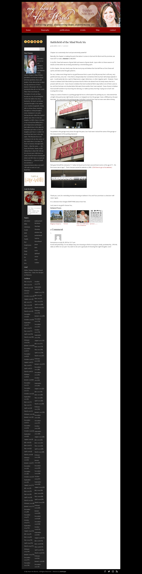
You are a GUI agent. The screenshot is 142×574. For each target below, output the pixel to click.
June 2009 (38, 493)
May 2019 (27, 331)
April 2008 (38, 550)
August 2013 (38, 292)
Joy (25, 257)
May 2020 (27, 305)
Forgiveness (27, 245)
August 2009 (38, 487)
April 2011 (37, 401)
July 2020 (27, 302)
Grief (25, 248)
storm (36, 256)
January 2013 (38, 316)
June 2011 (37, 395)
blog (97, 30)
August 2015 (27, 485)
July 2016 (26, 442)
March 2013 (38, 307)
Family (26, 239)
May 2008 (37, 547)
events (82, 30)
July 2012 (37, 343)
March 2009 (38, 502)
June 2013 (37, 298)
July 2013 (37, 295)
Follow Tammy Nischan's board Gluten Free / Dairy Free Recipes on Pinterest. (33, 272)
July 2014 (26, 534)
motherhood (38, 235)
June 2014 (27, 537)
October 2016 (28, 431)
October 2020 (28, 296)
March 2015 (27, 500)
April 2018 (27, 368)
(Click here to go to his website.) (102, 167)
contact (113, 30)
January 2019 (28, 345)
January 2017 (28, 417)
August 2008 (38, 538)
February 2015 (28, 503)
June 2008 (38, 544)
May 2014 (27, 540)
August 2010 (38, 437)
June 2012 (37, 346)
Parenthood (38, 241)
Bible (25, 224)
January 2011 (38, 412)
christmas (27, 227)
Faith (59, 46)
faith (25, 233)
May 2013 (37, 301)
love (25, 263)
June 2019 (27, 328)
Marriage (37, 226)
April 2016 (27, 451)
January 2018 (28, 380)
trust (36, 259)
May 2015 (27, 494)
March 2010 (38, 452)
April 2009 (38, 499)
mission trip (38, 232)
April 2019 (27, 334)
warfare (37, 262)
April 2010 (38, 449)
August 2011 (38, 388)
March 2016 (27, 454)
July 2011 (37, 391)
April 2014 (27, 543)
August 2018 (27, 362)
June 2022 (27, 284)
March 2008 (38, 553)
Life (25, 260)
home (28, 30)
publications (65, 30)
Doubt (26, 230)
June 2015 (27, 491)
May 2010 (37, 446)
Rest (36, 247)
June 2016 (27, 445)
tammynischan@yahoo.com (32, 165)
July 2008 (37, 541)
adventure (27, 221)
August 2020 (27, 299)
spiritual (37, 253)
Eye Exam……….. (93, 224)
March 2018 (27, 371)
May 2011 (37, 398)
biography (45, 30)
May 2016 (27, 448)
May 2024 (27, 281)
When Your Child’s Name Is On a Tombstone (83, 224)
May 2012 (37, 349)
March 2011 (38, 404)
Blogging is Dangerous (55, 224)
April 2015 (27, 497)
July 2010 (37, 440)
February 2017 (28, 414)
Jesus (25, 254)
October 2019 (28, 319)
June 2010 (37, 443)
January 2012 (38, 364)
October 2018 (28, 359)
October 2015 (28, 477)
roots (36, 250)
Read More (27, 170)
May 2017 (27, 405)
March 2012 (38, 355)
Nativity (37, 238)
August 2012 (38, 340)
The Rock (66, 224)
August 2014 (27, 531)
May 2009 (37, 496)
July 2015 (26, 488)
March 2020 (27, 311)
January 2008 (38, 561)
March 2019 (27, 337)
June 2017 (27, 402)
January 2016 (28, 463)
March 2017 (27, 411)
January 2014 (28, 554)
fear (25, 242)
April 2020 (27, 308)
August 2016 (27, 439)
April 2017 (27, 408)
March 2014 (27, 546)
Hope (25, 251)
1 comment (65, 46)
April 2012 (38, 352)
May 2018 (27, 365)
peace (36, 244)
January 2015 (28, 506)
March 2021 (27, 287)
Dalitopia (63, 571)
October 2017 (28, 393)
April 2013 (37, 304)
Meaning (37, 229)
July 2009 (37, 490)
